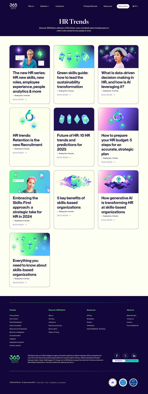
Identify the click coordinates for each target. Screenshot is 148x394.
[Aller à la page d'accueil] (13, 6)
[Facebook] (116, 355)
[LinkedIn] (134, 355)
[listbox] (135, 6)
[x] (125, 355)
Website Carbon (132, 361)
